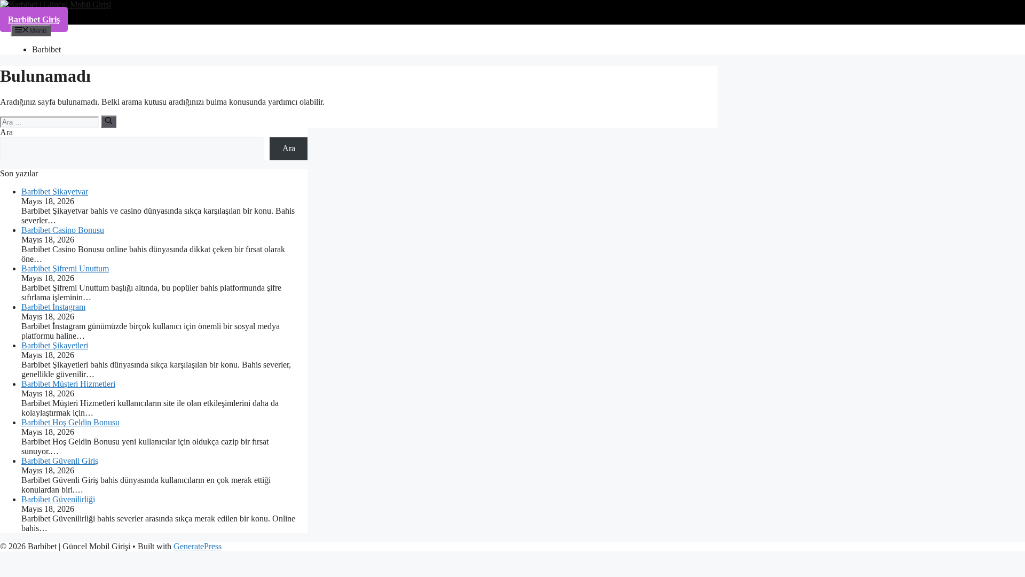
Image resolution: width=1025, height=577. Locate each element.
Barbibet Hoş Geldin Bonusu (70, 422)
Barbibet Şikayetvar (54, 191)
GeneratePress (198, 546)
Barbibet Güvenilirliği (58, 499)
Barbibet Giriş (34, 19)
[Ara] (108, 121)
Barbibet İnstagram (53, 306)
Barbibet (46, 49)
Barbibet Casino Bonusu (62, 230)
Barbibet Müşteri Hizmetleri (68, 383)
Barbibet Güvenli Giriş (59, 460)
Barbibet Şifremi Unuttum (65, 268)
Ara (6, 132)
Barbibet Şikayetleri (54, 345)
